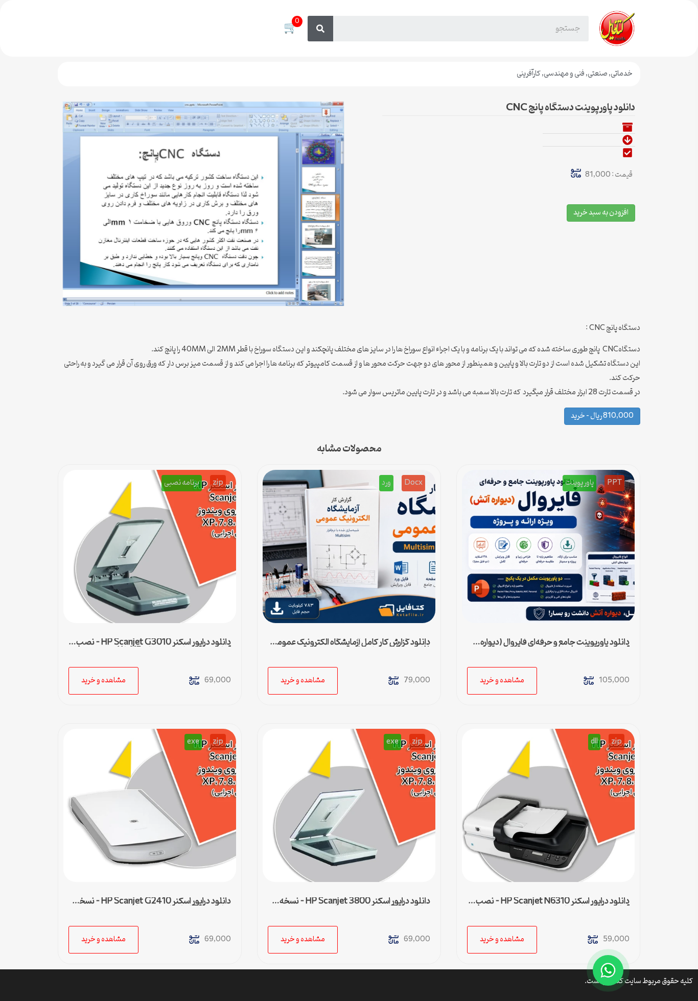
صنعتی (598, 73)
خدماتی (622, 73)
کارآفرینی (529, 73)
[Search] (320, 28)
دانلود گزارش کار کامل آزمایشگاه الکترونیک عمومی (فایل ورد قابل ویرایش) (351, 646)
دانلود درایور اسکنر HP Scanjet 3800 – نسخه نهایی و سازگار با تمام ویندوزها (355, 905)
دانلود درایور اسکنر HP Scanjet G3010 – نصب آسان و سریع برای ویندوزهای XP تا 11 (153, 646)
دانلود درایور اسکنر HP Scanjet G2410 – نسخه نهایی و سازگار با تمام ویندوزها (153, 905)
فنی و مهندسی (564, 73)
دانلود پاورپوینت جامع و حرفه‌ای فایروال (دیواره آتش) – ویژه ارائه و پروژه (555, 646)
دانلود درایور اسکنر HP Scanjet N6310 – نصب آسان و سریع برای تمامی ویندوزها (553, 905)
